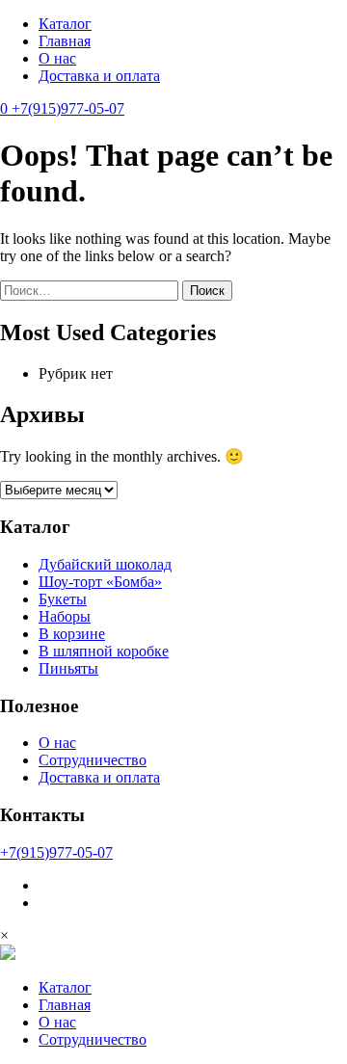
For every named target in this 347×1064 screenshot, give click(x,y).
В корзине (72, 633)
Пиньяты (68, 668)
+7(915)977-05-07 (68, 108)
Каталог (65, 23)
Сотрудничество (93, 760)
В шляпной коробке (104, 651)
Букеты (63, 599)
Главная (65, 41)
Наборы (65, 616)
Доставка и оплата (99, 75)
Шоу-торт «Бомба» (100, 581)
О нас (57, 58)
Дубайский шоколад (105, 564)
